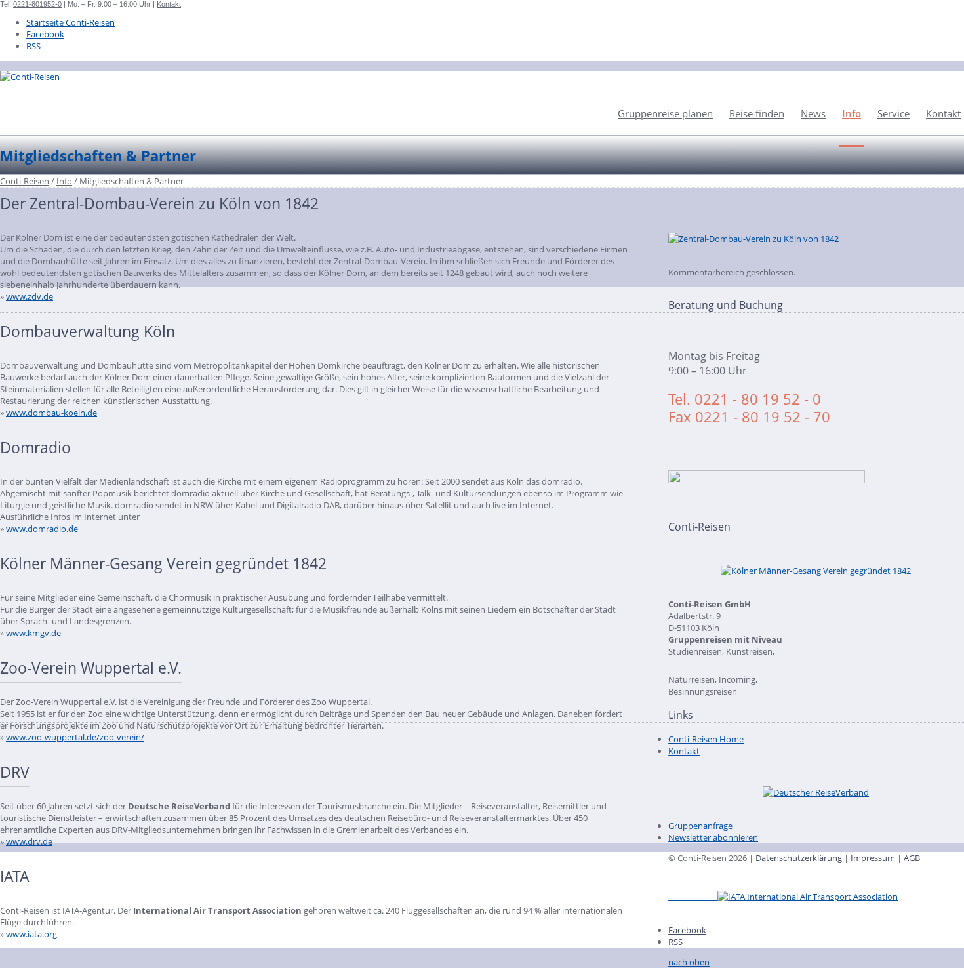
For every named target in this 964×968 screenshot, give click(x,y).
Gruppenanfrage (700, 826)
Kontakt (169, 4)
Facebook (45, 34)
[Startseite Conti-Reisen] (30, 77)
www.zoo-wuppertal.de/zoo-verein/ (75, 737)
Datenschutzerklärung (798, 858)
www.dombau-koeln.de (51, 412)
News (813, 113)
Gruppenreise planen (665, 113)
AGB (912, 858)
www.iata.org (31, 934)
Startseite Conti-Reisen (70, 22)
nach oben (689, 962)
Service (893, 113)
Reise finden (756, 113)
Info (851, 113)
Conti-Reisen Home (706, 739)
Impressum (873, 858)
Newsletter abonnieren (713, 837)
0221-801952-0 (37, 4)
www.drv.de (29, 841)
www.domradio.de (42, 528)
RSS (33, 46)
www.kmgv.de (33, 633)
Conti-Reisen (24, 181)
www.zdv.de (29, 296)
